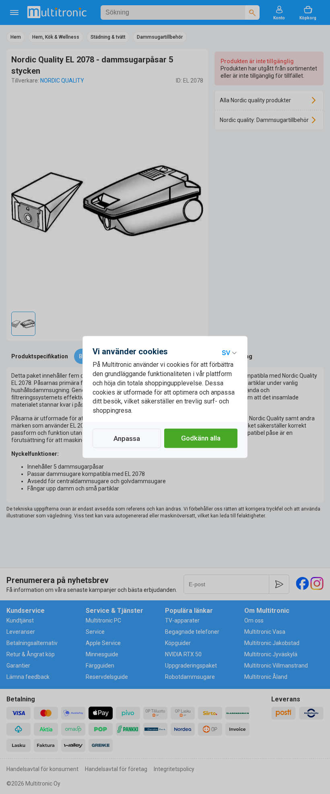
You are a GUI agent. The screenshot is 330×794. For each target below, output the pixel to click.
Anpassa (126, 439)
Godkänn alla (201, 438)
